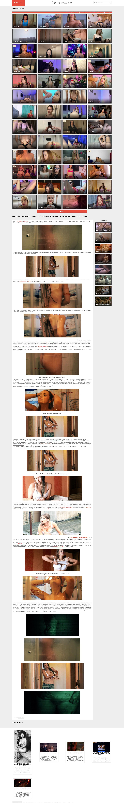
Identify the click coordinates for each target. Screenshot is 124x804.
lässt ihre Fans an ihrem (49, 508)
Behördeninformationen (31, 802)
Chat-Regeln (39, 802)
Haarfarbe (85, 12)
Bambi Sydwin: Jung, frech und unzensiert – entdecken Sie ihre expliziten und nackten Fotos (22, 764)
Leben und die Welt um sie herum (59, 546)
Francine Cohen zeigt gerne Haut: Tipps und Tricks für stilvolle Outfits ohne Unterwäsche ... (75, 752)
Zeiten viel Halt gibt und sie (72, 505)
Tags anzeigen (108, 12)
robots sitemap (71, 802)
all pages (64, 802)
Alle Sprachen (68, 12)
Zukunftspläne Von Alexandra (78, 537)
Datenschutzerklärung (48, 802)
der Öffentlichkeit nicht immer (25, 281)
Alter (77, 12)
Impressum (56, 802)
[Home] (62, 3)
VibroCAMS (21, 717)
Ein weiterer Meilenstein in (43, 346)
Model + (62, 211)
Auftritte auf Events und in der (45, 443)
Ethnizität (73, 12)
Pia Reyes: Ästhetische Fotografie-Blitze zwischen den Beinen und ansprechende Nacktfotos (22, 789)
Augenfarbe (80, 12)
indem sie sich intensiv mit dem (56, 440)
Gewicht (97, 12)
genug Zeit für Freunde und (20, 543)
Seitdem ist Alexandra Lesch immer (25, 347)
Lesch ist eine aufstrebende (22, 221)
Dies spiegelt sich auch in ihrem (66, 507)
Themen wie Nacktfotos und (25, 447)
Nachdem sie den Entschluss (47, 342)
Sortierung (102, 12)
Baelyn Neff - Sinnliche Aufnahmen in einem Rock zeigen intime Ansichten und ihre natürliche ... (101, 753)
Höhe (95, 12)
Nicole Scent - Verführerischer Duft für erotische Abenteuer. (49, 753)
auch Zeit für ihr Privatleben (18, 445)
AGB (60, 802)
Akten (24, 802)
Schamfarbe (90, 12)
